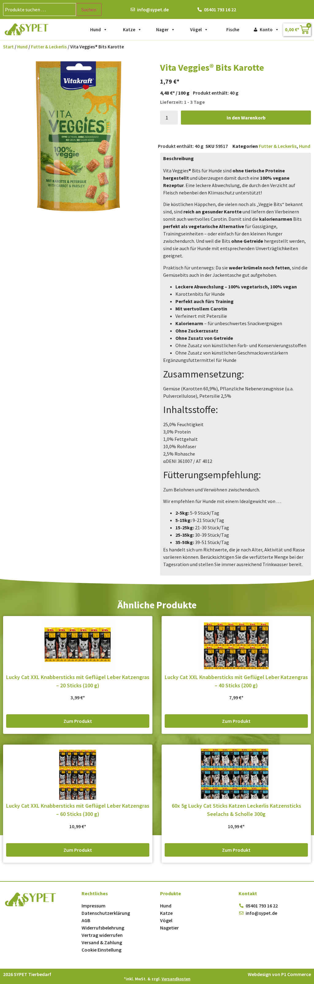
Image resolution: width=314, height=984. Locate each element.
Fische (232, 29)
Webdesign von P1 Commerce (279, 974)
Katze (129, 29)
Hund (95, 29)
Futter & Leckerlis (49, 47)
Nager (162, 29)
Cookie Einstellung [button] (101, 950)
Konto (266, 29)
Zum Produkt (77, 721)
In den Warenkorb (246, 118)
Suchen (88, 9)
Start (8, 47)
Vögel (196, 29)
